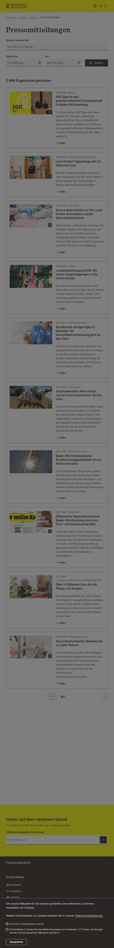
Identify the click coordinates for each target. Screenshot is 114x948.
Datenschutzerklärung (88, 915)
